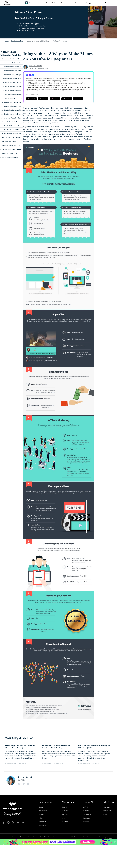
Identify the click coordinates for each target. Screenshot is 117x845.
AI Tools (85, 807)
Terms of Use (31, 837)
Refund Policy (86, 837)
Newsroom (65, 810)
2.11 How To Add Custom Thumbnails (13, 106)
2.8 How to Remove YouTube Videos (12, 94)
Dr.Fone (41, 818)
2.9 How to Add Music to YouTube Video (13, 98)
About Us (64, 807)
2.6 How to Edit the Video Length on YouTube (15, 86)
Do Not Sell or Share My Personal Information (52, 837)
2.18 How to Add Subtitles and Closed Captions (16, 134)
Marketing (86, 810)
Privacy (22, 837)
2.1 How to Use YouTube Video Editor (13, 67)
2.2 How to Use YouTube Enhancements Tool (15, 71)
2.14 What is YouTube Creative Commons (14, 118)
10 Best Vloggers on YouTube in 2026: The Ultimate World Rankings (20, 747)
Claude (68, 98)
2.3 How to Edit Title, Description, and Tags (15, 75)
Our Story (65, 814)
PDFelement (42, 821)
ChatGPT (32, 98)
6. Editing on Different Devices (10, 149)
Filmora (41, 807)
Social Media (87, 814)
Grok (79, 98)
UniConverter (43, 810)
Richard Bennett (35, 66)
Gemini (56, 98)
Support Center (107, 810)
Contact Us (106, 807)
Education (65, 821)
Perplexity (44, 98)
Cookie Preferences (74, 837)
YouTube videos (65, 110)
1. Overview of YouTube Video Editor (12, 59)
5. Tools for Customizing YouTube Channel (14, 145)
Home (7, 41)
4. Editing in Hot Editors (8, 141)
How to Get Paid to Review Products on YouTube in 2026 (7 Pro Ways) (56, 747)
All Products (42, 825)
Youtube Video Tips (17, 41)
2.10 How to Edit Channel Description (13, 102)
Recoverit (41, 814)
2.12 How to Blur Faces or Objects (11, 110)
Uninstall (97, 837)
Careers (64, 818)
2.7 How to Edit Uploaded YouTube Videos (14, 90)
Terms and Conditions (9, 837)
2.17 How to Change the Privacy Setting (13, 130)
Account (105, 814)
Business (86, 821)
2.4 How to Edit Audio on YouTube (11, 78)
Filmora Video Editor (28, 12)
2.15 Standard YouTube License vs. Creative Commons (18, 122)
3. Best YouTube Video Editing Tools (12, 137)
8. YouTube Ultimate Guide (9, 157)
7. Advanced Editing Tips (8, 153)
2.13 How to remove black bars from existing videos (17, 114)
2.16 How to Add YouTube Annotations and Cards (17, 126)
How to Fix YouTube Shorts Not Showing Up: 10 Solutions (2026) (94, 747)
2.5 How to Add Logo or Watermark (12, 82)
